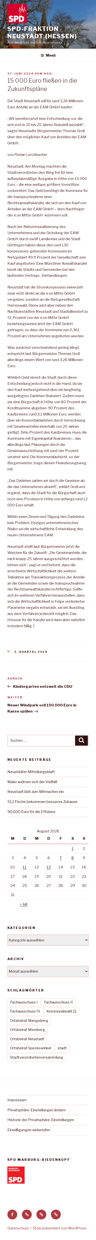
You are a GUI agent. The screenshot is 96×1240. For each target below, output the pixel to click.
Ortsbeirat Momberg (27, 1029)
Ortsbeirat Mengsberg (29, 1020)
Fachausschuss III (25, 1011)
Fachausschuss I (24, 1002)
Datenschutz (18, 1228)
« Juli (23, 904)
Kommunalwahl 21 (62, 1011)
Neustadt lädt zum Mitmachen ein (35, 791)
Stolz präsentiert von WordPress (60, 1228)
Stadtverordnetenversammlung (36, 1057)
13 (49, 867)
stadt (62, 1048)
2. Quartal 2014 (31, 651)
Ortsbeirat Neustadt (27, 1039)
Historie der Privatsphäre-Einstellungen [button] (40, 1120)
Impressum (17, 1100)
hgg (48, 73)
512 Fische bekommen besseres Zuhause (42, 802)
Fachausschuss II (58, 1002)
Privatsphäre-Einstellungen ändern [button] (36, 1110)
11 (25, 867)
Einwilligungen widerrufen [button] (28, 1130)
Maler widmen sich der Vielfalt (32, 782)
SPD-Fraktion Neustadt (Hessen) (42, 32)
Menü (51, 55)
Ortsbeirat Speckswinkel (30, 1048)
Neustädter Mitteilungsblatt (31, 772)
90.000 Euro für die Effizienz (31, 812)
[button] (27, 1214)
